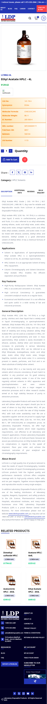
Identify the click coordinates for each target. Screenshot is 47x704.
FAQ (15, 9)
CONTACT (31, 9)
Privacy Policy (30, 628)
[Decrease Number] (2, 150)
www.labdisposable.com (18, 513)
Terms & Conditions (32, 633)
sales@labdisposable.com (34, 517)
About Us (27, 619)
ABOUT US (3, 9)
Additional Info (19, 191)
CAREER (22, 9)
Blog (3, 653)
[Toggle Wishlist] (24, 159)
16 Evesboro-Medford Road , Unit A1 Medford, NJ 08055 (13, 639)
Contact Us (28, 624)
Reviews (31, 191)
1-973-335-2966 (10, 628)
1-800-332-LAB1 (10, 623)
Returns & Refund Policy (34, 637)
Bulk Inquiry (40, 191)
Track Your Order (31, 658)
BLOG (10, 9)
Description (6, 191)
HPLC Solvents (18, 180)
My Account (29, 653)
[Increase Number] (10, 151)
